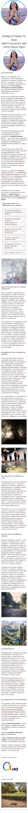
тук (17, 750)
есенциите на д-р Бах (20, 176)
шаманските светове (12, 174)
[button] (14, 212)
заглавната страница (14, 680)
